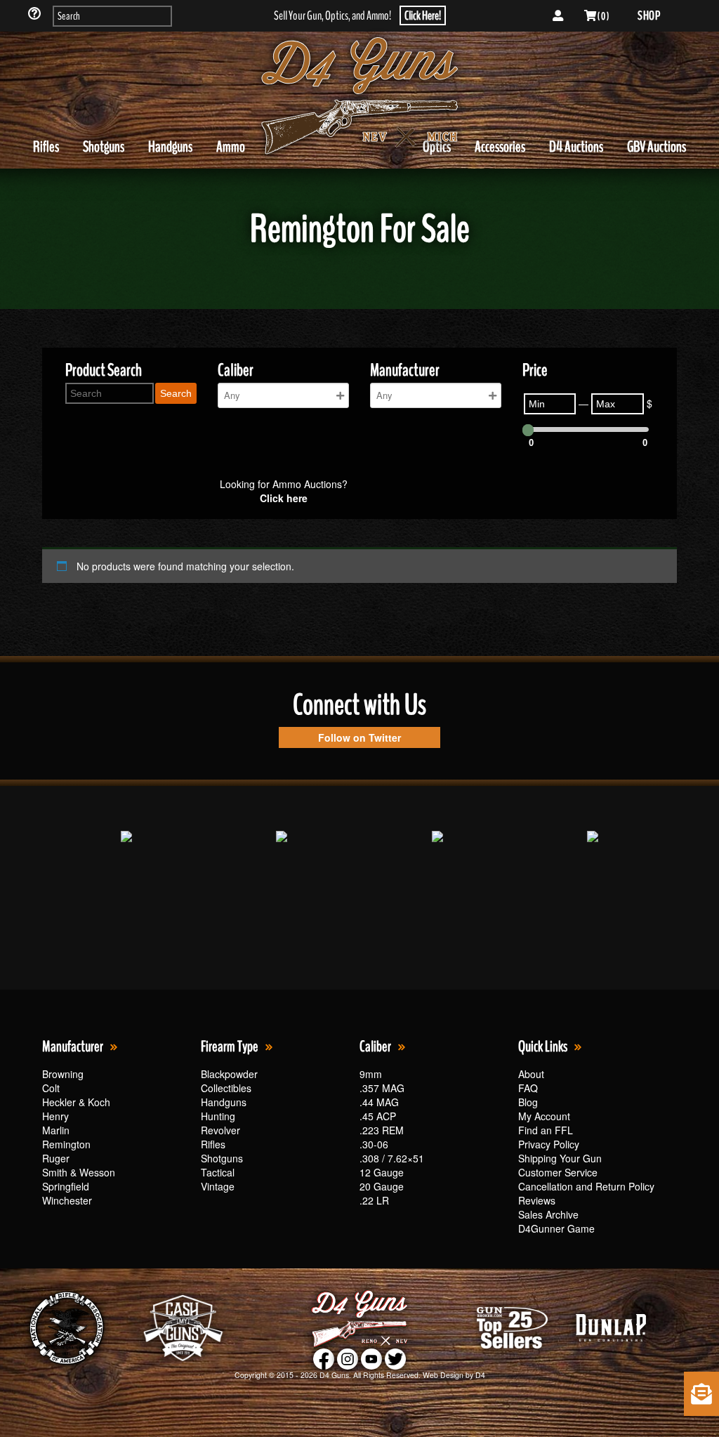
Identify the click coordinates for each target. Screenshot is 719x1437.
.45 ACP (378, 1116)
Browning (63, 1074)
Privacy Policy (548, 1144)
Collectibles (226, 1088)
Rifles (46, 146)
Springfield (65, 1186)
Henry (55, 1116)
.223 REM (382, 1130)
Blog (528, 1102)
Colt (51, 1088)
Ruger (56, 1158)
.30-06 (374, 1144)
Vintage (218, 1186)
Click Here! (422, 15)
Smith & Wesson (78, 1172)
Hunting (218, 1116)
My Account (544, 1116)
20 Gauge (382, 1186)
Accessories (500, 146)
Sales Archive (548, 1214)
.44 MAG (379, 1102)
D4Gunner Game (556, 1228)
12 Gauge (382, 1172)
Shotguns (103, 146)
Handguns (170, 146)
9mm (371, 1074)
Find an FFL (545, 1130)
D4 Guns (334, 1375)
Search (176, 393)
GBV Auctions (656, 146)
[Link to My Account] (558, 16)
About (531, 1074)
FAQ (528, 1088)
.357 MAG (382, 1088)
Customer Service (558, 1172)
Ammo (230, 146)
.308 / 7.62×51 (392, 1158)
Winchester (67, 1200)
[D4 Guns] (359, 96)
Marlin (56, 1130)
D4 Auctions (576, 146)
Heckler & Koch (76, 1102)
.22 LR (374, 1200)
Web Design (443, 1375)
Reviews (536, 1200)
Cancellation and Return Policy (586, 1186)
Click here (284, 498)
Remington (66, 1144)
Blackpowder (229, 1074)
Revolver (220, 1130)
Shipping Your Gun (560, 1158)
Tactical (218, 1172)
